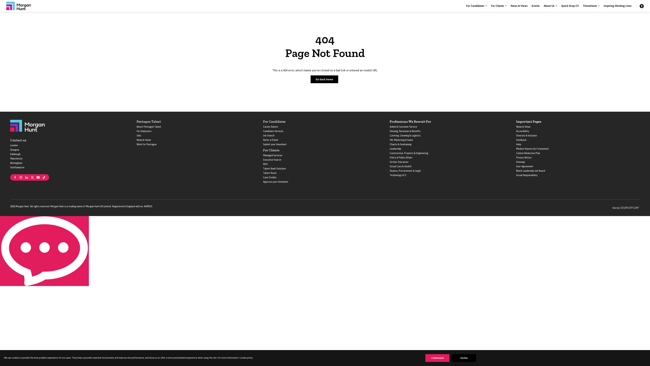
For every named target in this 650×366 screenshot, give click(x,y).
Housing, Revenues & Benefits (405, 131)
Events (536, 5)
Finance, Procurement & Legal (405, 170)
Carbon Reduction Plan (528, 153)
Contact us (18, 140)
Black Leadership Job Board (530, 170)
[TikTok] (44, 177)
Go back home (324, 79)
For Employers (144, 131)
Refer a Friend (270, 140)
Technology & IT (398, 175)
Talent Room (270, 173)
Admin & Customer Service (403, 126)
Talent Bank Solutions (274, 168)
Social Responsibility (527, 175)
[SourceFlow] (630, 207)
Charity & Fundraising (400, 144)
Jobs (139, 135)
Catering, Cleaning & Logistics (405, 135)
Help (518, 144)
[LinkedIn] (26, 177)
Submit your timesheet (275, 144)
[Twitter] (32, 177)
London (14, 145)
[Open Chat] (44, 251)
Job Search (268, 135)
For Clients (497, 5)
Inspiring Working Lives (618, 5)
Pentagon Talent (149, 122)
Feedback (521, 140)
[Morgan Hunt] (18, 6)
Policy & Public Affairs (401, 157)
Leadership (395, 148)
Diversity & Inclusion (526, 135)
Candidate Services (273, 131)
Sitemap (520, 162)
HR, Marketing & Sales (401, 140)
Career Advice (270, 126)
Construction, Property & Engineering (409, 153)
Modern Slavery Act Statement (532, 148)
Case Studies (270, 177)
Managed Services (272, 155)
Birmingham (16, 163)
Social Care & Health (400, 166)
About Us (549, 5)
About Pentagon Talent (149, 126)
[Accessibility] (642, 6)
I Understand (437, 358)
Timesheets (590, 5)
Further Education (399, 162)
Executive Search (272, 159)
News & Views (519, 5)
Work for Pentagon (147, 144)
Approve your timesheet (275, 181)
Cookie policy (246, 358)
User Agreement (524, 166)
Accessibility (522, 131)
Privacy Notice (524, 157)
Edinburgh (15, 154)
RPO (265, 164)
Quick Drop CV (570, 5)
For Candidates (475, 5)
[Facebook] (15, 177)
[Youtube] (38, 177)
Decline (464, 358)
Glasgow (14, 149)
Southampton (17, 167)
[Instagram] (20, 177)
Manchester (16, 158)
